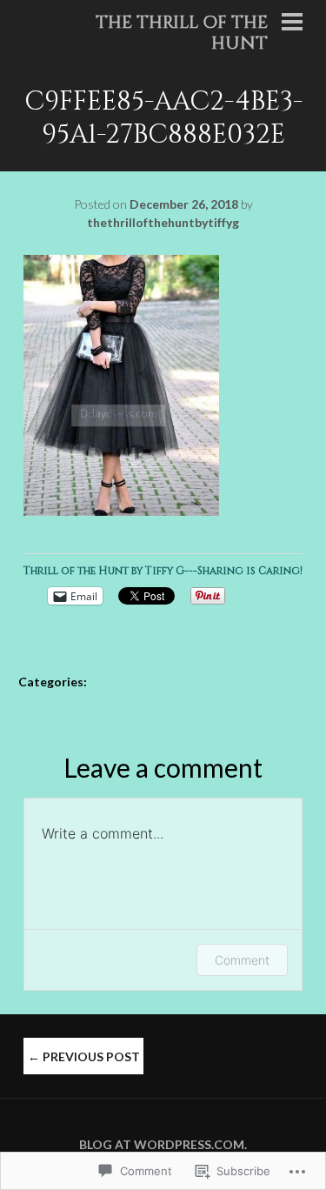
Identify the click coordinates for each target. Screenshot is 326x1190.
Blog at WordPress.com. (163, 1144)
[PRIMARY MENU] (292, 23)
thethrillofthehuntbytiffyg (163, 222)
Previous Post (84, 1056)
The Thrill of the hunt (182, 33)
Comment (242, 960)
